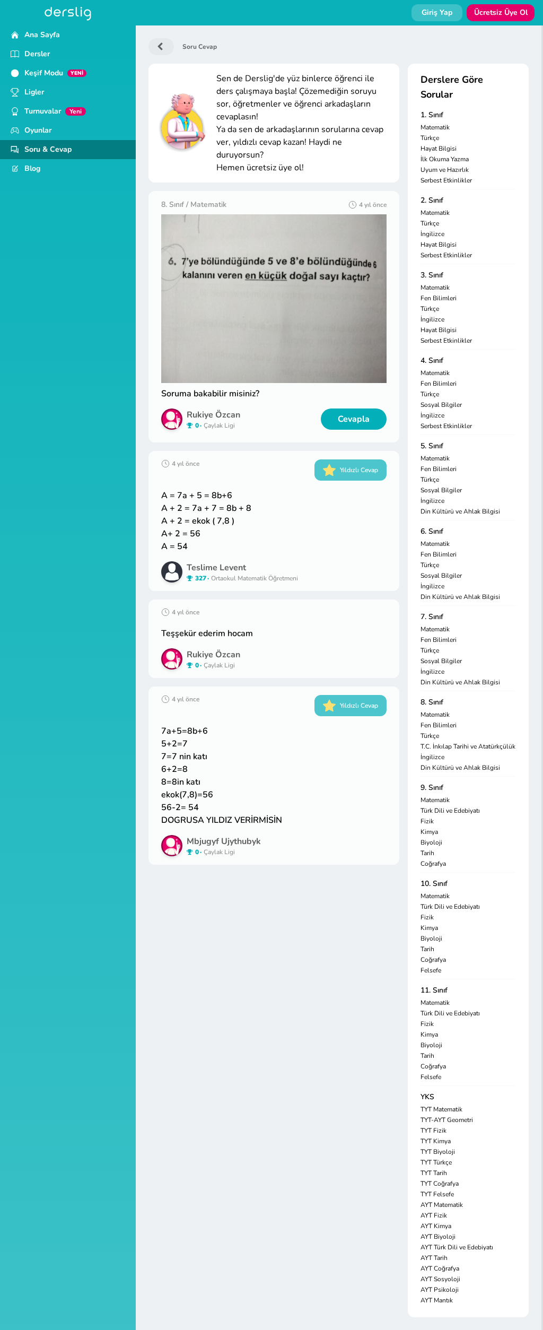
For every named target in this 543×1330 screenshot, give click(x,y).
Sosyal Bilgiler (441, 405)
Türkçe (430, 138)
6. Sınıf (432, 531)
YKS (427, 1097)
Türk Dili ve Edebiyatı (450, 810)
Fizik (427, 821)
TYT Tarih (434, 1173)
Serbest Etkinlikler (446, 180)
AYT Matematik (442, 1205)
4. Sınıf (432, 360)
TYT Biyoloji (438, 1152)
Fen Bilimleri (439, 298)
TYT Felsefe (437, 1194)
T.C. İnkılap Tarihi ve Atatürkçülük (468, 746)
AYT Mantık (437, 1300)
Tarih (427, 853)
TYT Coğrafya (440, 1183)
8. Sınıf (432, 702)
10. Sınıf (434, 884)
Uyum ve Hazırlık (445, 170)
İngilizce (432, 234)
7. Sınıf (432, 617)
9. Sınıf (432, 788)
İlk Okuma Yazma (445, 159)
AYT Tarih (434, 1258)
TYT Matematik (441, 1109)
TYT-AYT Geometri (447, 1120)
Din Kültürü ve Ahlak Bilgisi (460, 511)
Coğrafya (433, 863)
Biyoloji (431, 842)
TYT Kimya (436, 1141)
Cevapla (354, 419)
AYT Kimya (436, 1226)
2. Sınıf (432, 200)
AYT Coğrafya (440, 1268)
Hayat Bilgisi (439, 148)
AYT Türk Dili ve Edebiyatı (457, 1247)
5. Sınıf (432, 446)
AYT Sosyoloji (440, 1279)
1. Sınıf (432, 115)
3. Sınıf (432, 275)
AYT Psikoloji (440, 1289)
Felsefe (431, 970)
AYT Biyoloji (438, 1236)
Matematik (435, 127)
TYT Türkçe (436, 1162)
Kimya (429, 832)
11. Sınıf (434, 990)
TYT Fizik (433, 1130)
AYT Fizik (434, 1215)
